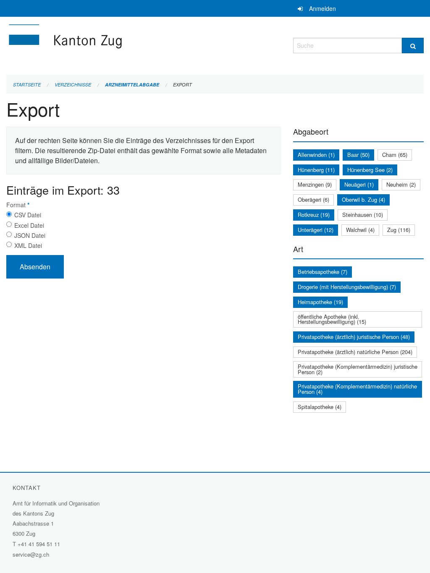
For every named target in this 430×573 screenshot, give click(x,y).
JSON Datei (29, 235)
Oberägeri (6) (313, 199)
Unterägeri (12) (315, 230)
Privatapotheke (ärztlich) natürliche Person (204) (355, 352)
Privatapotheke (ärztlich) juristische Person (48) (354, 337)
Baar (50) (358, 155)
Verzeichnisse (73, 84)
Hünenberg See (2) (370, 170)
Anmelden (322, 8)
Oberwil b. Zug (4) (363, 199)
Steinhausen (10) (362, 215)
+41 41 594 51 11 (39, 544)
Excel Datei (29, 225)
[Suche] (413, 45)
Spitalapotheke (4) (319, 407)
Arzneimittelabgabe (132, 84)
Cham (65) (394, 155)
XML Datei (28, 245)
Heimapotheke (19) (320, 302)
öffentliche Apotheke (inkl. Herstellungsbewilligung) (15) (332, 319)
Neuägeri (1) (359, 184)
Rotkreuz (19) (314, 215)
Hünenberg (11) (316, 170)
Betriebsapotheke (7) (322, 272)
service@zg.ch (31, 554)
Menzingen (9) (315, 184)
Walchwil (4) (360, 230)
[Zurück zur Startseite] (115, 44)
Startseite (27, 84)
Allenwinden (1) (316, 155)
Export (182, 84)
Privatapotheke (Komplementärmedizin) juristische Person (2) (357, 369)
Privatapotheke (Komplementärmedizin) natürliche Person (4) (357, 389)
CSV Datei (27, 215)
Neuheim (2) (401, 184)
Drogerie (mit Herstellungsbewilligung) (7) (347, 287)
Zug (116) (398, 230)
